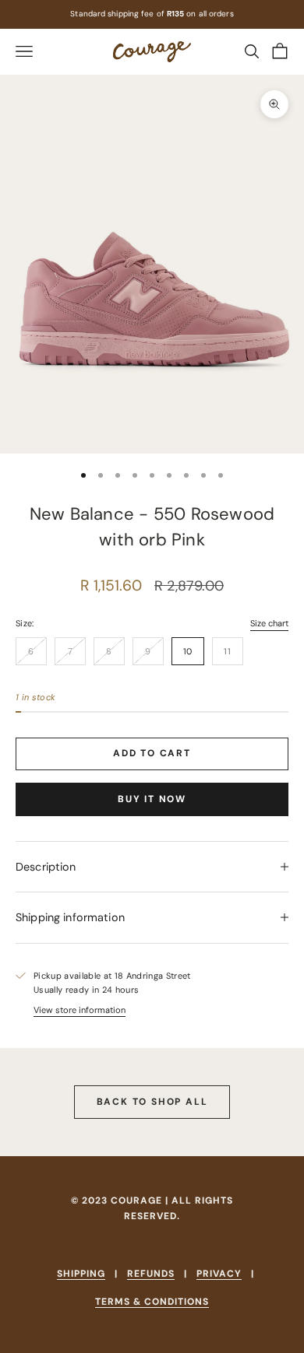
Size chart (269, 623)
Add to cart (152, 753)
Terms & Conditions (152, 1301)
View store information (79, 1009)
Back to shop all (152, 1101)
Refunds (151, 1273)
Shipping (81, 1273)
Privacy (219, 1273)
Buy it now (152, 799)
